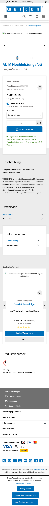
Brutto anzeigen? (17, 103)
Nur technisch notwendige (25, 495)
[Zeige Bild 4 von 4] (32, 58)
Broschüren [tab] (8, 219)
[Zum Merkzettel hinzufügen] (39, 87)
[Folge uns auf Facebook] (15, 460)
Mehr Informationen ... (24, 483)
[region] (24, 46)
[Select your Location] (45, 1)
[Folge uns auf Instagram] (10, 460)
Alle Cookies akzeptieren (25, 502)
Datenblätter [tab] (8, 215)
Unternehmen (8, 429)
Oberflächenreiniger (24, 304)
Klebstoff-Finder (15, 406)
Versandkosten (39, 469)
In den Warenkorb (26, 129)
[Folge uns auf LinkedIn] (36, 460)
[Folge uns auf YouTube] (26, 460)
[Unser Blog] (5, 460)
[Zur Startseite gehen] (24, 9)
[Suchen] (24, 16)
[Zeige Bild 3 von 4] (27, 58)
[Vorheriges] (4, 46)
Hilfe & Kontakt (9, 417)
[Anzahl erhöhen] (33, 122)
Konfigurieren (25, 489)
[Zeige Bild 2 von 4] (22, 58)
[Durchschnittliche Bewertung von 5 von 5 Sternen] (24, 328)
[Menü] (6, 16)
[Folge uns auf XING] (41, 460)
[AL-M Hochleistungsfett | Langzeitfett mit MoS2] (24, 46)
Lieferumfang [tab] (12, 241)
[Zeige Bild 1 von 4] (17, 58)
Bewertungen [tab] (12, 245)
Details (25, 339)
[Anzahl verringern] (9, 122)
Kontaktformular (15, 396)
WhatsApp (13, 401)
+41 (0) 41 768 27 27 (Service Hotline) (18, 2)
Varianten (10, 111)
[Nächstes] (44, 46)
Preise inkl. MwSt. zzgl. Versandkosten (20, 106)
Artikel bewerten (13, 81)
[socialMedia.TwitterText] (21, 460)
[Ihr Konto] (37, 16)
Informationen (9, 423)
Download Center (10, 434)
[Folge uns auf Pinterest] (31, 460)
